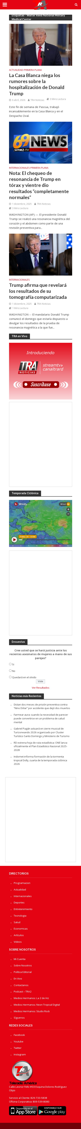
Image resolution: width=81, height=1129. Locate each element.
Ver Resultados (40, 687)
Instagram (20, 1054)
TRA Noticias (37, 100)
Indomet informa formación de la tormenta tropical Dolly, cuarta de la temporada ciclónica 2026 (40, 760)
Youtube (18, 1041)
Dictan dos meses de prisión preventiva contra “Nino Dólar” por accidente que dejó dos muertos (42, 706)
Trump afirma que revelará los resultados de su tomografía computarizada (38, 291)
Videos (18, 941)
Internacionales (19, 168)
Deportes (19, 902)
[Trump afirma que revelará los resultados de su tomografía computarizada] (40, 254)
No (13, 671)
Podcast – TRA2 (22, 991)
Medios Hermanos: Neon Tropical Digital (37, 1004)
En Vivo (18, 978)
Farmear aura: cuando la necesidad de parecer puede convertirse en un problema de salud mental (41, 718)
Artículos (19, 935)
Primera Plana (33, 70)
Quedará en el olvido (24, 677)
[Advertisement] (40, 444)
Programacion (22, 883)
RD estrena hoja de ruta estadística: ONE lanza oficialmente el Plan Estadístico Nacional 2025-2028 (40, 746)
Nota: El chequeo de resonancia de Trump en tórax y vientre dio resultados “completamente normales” (39, 185)
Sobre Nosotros (23, 965)
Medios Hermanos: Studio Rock (32, 1011)
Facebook (19, 1035)
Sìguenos (19, 1017)
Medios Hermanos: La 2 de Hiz (31, 998)
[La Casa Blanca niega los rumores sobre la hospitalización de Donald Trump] (40, 44)
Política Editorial (23, 972)
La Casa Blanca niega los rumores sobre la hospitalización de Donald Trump (36, 84)
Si (13, 664)
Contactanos (21, 985)
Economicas (21, 928)
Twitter (17, 1048)
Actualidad (16, 70)
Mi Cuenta (19, 959)
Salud (17, 922)
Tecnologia (20, 915)
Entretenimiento (23, 909)
